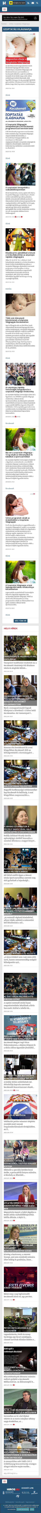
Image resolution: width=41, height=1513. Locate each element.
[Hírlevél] (33, 3)
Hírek (8, 95)
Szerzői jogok (19, 1502)
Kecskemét (10, 423)
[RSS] (28, 3)
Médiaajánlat (9, 1502)
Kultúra (8, 289)
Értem (32, 1509)
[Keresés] (37, 3)
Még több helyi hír (10, 1473)
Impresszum (30, 1502)
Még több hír (20, 621)
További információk (23, 1509)
